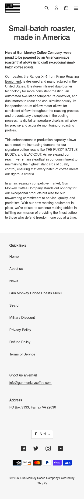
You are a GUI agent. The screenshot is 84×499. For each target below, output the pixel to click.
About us (16, 269)
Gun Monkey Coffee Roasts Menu (35, 293)
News (13, 281)
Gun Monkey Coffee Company (39, 478)
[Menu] (76, 8)
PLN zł (40, 434)
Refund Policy (20, 342)
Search (14, 305)
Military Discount (22, 317)
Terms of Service (22, 354)
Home (14, 256)
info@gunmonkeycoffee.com (30, 383)
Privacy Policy (20, 330)
